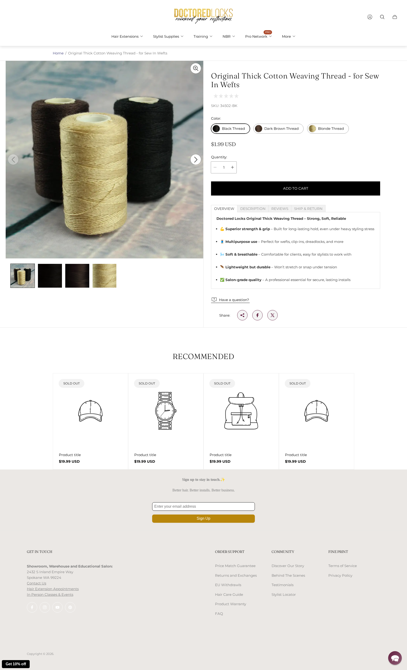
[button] (395, 658)
